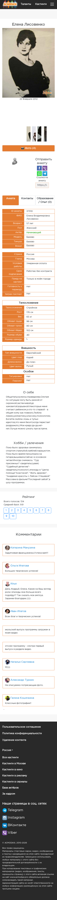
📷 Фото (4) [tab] (28, 148)
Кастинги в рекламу (14, 776)
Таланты (26, 4)
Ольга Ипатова (19, 566)
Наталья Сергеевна (22, 662)
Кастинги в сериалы (14, 782)
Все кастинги (10, 757)
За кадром (8, 794)
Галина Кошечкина (22, 698)
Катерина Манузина (22, 548)
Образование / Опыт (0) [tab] (45, 200)
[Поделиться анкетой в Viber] (44, 168)
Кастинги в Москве (14, 763)
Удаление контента (14, 740)
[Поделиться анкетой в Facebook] (39, 168)
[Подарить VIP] (15, 161)
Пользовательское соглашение (21, 727)
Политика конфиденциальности (22, 733)
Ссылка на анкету (42, 179)
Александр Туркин (22, 680)
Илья (13, 584)
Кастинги (41, 4)
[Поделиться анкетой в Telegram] (44, 173)
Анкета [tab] (10, 198)
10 (13, 516)
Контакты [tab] (27, 198)
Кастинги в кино (12, 769)
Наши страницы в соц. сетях (24, 803)
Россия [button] (6, 750)
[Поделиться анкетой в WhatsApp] (39, 173)
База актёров (10, 788)
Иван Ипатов (18, 611)
